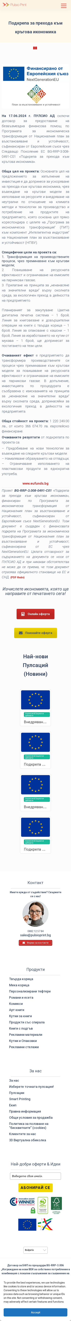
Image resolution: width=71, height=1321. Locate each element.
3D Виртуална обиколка (27, 1140)
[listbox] (35, 1250)
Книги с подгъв (21, 1028)
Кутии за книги (20, 1016)
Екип (12, 1105)
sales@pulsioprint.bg (35, 935)
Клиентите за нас (22, 1134)
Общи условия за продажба (31, 1117)
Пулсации (16, 1093)
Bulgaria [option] (29, 1250)
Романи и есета (21, 997)
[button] (63, 6)
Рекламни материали (25, 1034)
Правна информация (25, 1111)
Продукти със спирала (27, 1022)
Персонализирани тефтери (30, 991)
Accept (35, 1312)
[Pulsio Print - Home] (14, 5)
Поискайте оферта (38, 633)
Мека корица (19, 985)
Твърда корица (21, 979)
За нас (14, 1080)
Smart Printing (19, 1099)
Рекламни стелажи (24, 1047)
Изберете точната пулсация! (31, 1087)
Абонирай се (35, 1187)
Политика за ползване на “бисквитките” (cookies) (28, 1126)
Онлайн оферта (39, 614)
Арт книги (16, 1010)
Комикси (16, 1004)
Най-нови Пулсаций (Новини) (35, 665)
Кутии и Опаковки (23, 1041)
